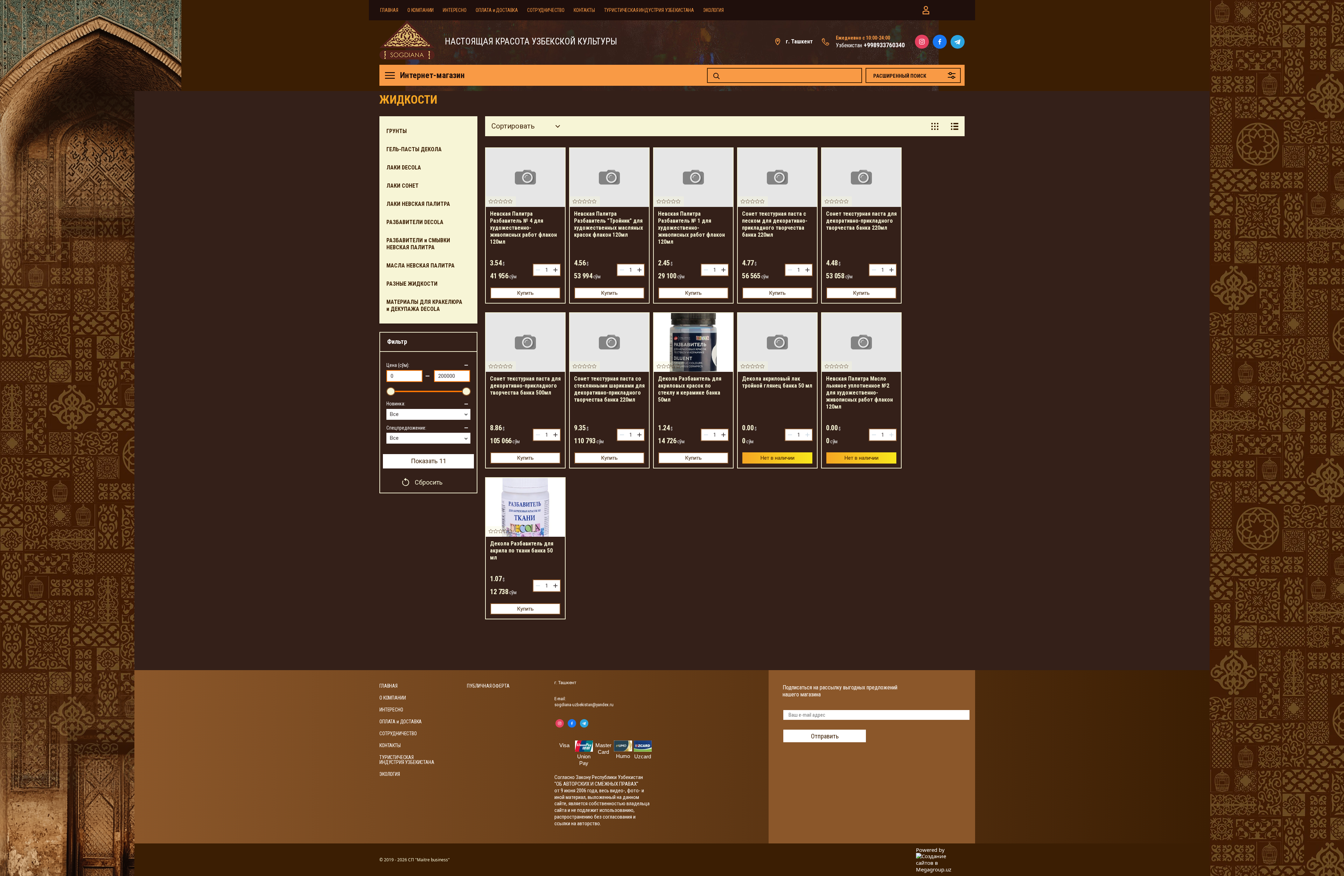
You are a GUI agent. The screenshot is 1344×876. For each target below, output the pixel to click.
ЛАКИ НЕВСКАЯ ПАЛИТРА (418, 204)
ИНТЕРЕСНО (455, 10)
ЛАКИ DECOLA (403, 167)
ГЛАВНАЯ (389, 10)
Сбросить (428, 482)
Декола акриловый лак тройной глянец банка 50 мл (777, 382)
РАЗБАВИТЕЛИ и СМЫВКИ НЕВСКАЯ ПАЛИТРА (418, 244)
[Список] (955, 126)
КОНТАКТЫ (584, 10)
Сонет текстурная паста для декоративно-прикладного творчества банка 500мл (525, 385)
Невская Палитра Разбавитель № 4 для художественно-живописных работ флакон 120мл (523, 227)
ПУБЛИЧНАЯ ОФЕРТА (488, 685)
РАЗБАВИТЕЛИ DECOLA (414, 222)
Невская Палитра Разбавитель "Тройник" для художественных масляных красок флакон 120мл (608, 224)
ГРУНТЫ (396, 131)
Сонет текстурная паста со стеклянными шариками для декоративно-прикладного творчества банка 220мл (609, 389)
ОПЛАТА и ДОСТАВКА (497, 10)
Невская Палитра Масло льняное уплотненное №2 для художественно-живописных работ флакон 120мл (859, 392)
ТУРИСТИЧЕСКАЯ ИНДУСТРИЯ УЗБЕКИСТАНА (649, 10)
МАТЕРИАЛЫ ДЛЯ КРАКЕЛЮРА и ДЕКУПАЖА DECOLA (424, 305)
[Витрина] (935, 126)
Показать (428, 461)
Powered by (930, 850)
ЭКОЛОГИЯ (713, 10)
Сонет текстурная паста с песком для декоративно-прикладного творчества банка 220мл (774, 224)
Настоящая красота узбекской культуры (531, 42)
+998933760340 (884, 45)
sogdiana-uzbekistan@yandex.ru (584, 704)
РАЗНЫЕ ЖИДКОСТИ (412, 283)
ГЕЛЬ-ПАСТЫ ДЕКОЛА (414, 149)
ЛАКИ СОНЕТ (402, 185)
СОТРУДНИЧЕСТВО (546, 10)
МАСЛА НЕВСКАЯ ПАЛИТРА (420, 265)
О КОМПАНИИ (420, 10)
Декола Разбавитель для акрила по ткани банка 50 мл (521, 550)
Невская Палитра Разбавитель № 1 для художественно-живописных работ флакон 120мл (691, 227)
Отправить (825, 736)
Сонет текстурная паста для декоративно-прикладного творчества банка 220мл (861, 220)
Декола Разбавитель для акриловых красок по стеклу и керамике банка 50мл (689, 389)
